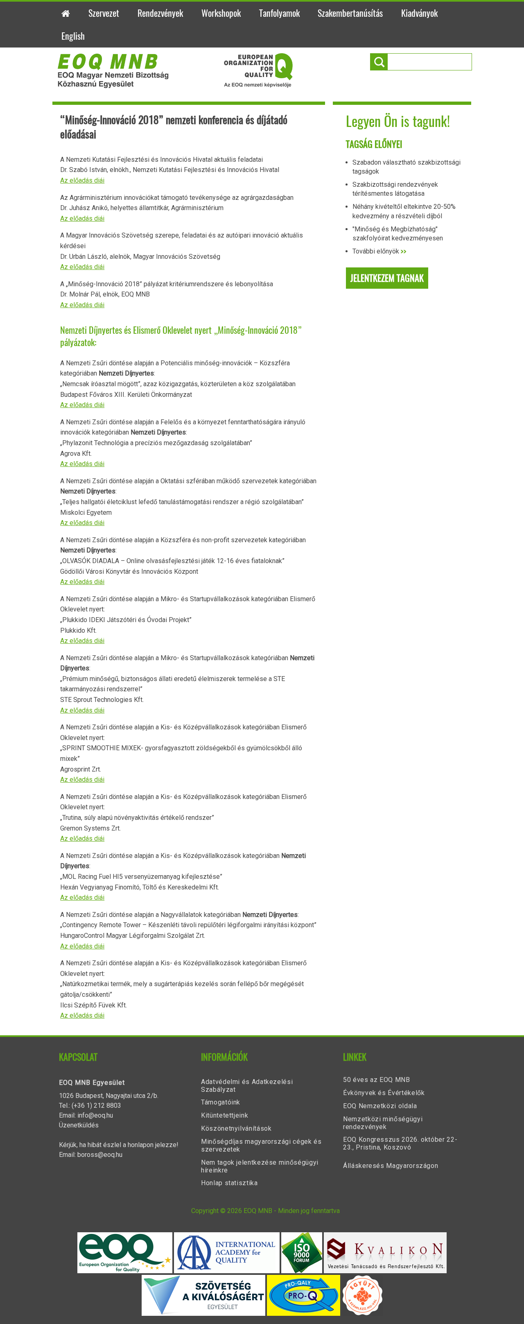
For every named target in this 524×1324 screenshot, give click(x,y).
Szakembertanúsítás (350, 13)
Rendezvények (160, 13)
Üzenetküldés (79, 1125)
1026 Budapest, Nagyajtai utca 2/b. (108, 1096)
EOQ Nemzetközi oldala (380, 1106)
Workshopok (221, 13)
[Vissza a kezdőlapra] (175, 85)
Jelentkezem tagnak (387, 278)
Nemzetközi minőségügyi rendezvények (382, 1123)
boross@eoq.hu (99, 1155)
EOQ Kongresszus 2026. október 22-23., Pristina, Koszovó (400, 1143)
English (73, 36)
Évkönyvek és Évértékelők (384, 1093)
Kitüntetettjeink (224, 1115)
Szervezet (103, 13)
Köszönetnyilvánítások (236, 1128)
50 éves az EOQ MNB (376, 1080)
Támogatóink (220, 1102)
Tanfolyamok (279, 13)
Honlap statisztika (229, 1183)
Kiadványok (419, 13)
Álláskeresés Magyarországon (390, 1166)
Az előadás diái (82, 180)
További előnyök (379, 251)
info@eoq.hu (95, 1115)
